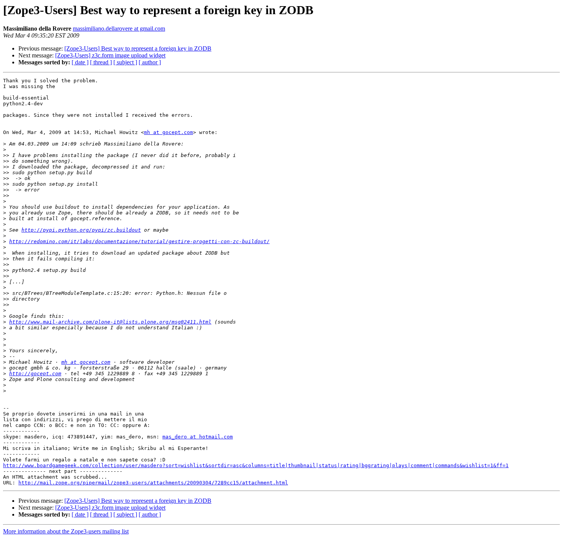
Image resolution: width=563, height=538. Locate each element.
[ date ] (80, 62)
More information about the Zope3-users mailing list (66, 531)
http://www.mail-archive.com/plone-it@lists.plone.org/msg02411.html (110, 322)
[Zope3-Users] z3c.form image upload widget (110, 55)
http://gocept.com (35, 373)
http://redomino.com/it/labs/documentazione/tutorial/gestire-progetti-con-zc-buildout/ (139, 241)
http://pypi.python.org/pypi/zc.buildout (81, 230)
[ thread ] (101, 62)
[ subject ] (125, 62)
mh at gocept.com (168, 132)
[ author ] (150, 62)
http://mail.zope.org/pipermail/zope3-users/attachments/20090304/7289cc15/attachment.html (153, 483)
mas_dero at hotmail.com (197, 437)
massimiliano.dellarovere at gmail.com (119, 28)
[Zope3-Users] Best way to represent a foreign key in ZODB (137, 48)
